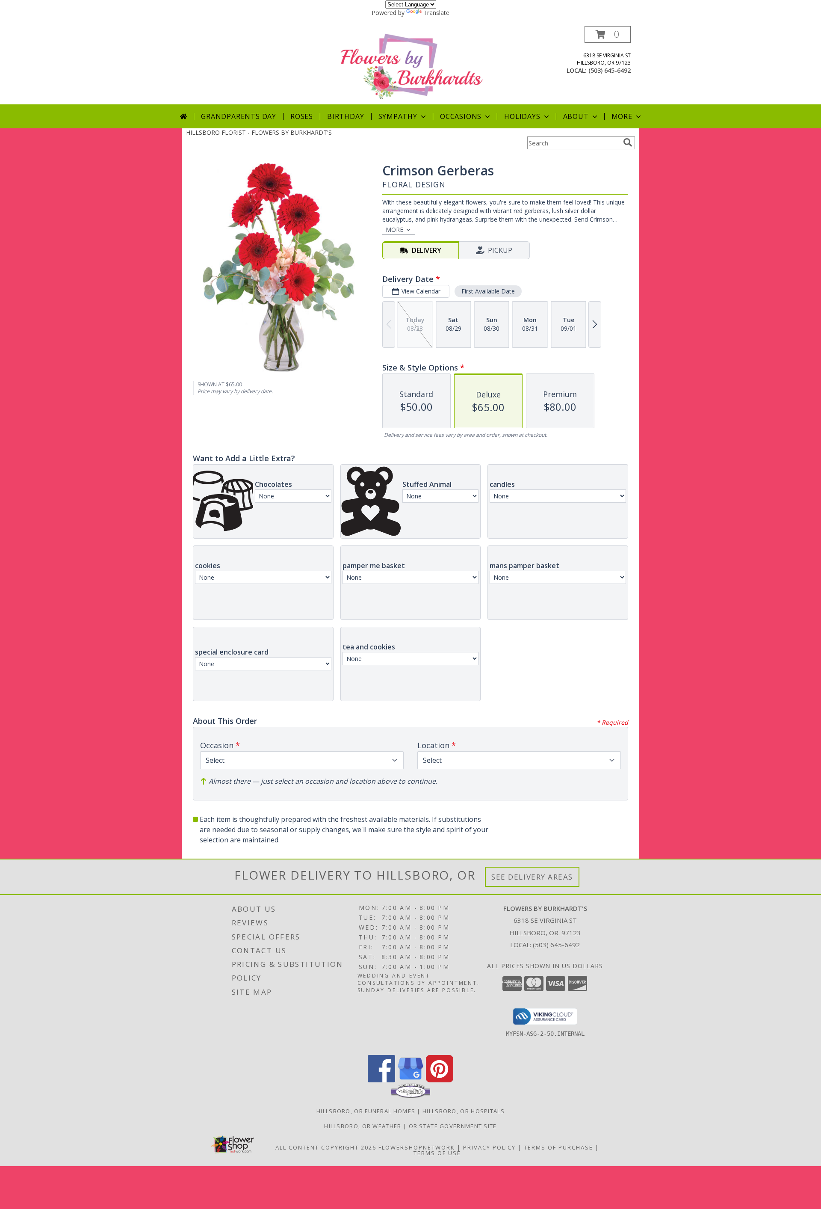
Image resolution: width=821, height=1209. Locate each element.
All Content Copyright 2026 (325, 1147)
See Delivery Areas (532, 877)
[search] (628, 142)
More (621, 116)
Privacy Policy (489, 1147)
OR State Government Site (453, 1126)
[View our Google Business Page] (410, 1080)
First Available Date (488, 291)
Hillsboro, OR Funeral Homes (365, 1111)
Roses (301, 116)
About (576, 116)
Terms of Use (437, 1153)
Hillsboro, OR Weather (362, 1126)
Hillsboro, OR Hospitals (463, 1111)
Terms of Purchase (558, 1147)
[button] (608, 34)
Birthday (345, 116)
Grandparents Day (238, 116)
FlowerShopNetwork (416, 1147)
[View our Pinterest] (439, 1080)
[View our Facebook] (381, 1080)
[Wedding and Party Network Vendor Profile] (410, 1096)
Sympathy (397, 116)
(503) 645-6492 (609, 70)
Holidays (522, 116)
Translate (436, 13)
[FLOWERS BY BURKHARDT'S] (411, 65)
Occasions (460, 116)
